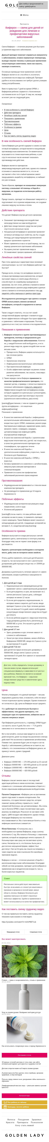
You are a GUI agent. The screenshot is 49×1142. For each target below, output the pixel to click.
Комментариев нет (29, 40)
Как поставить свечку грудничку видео (20, 136)
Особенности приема (13, 127)
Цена (6, 130)
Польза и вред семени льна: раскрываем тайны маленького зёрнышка (23, 1080)
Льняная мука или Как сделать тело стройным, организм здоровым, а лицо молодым (22, 1074)
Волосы (11, 1120)
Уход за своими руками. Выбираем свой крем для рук (21, 1012)
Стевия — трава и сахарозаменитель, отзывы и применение (23, 980)
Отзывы (7, 133)
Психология (37, 1122)
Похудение (23, 1120)
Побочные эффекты (12, 124)
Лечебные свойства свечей (15, 115)
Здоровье (37, 1120)
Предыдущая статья (13, 932)
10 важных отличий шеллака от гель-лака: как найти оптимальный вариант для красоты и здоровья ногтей (21, 1063)
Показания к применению (14, 118)
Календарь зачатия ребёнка (18, 1107)
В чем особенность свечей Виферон (19, 110)
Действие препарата (12, 113)
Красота (10, 1122)
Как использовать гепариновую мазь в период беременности (24, 1046)
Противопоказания (11, 121)
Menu (25, 15)
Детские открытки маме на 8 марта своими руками (20, 1068)
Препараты (24, 24)
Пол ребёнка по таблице (17, 1102)
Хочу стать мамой (24, 1125)
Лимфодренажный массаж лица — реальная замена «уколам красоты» (24, 1086)
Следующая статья (36, 932)
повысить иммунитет (33, 387)
